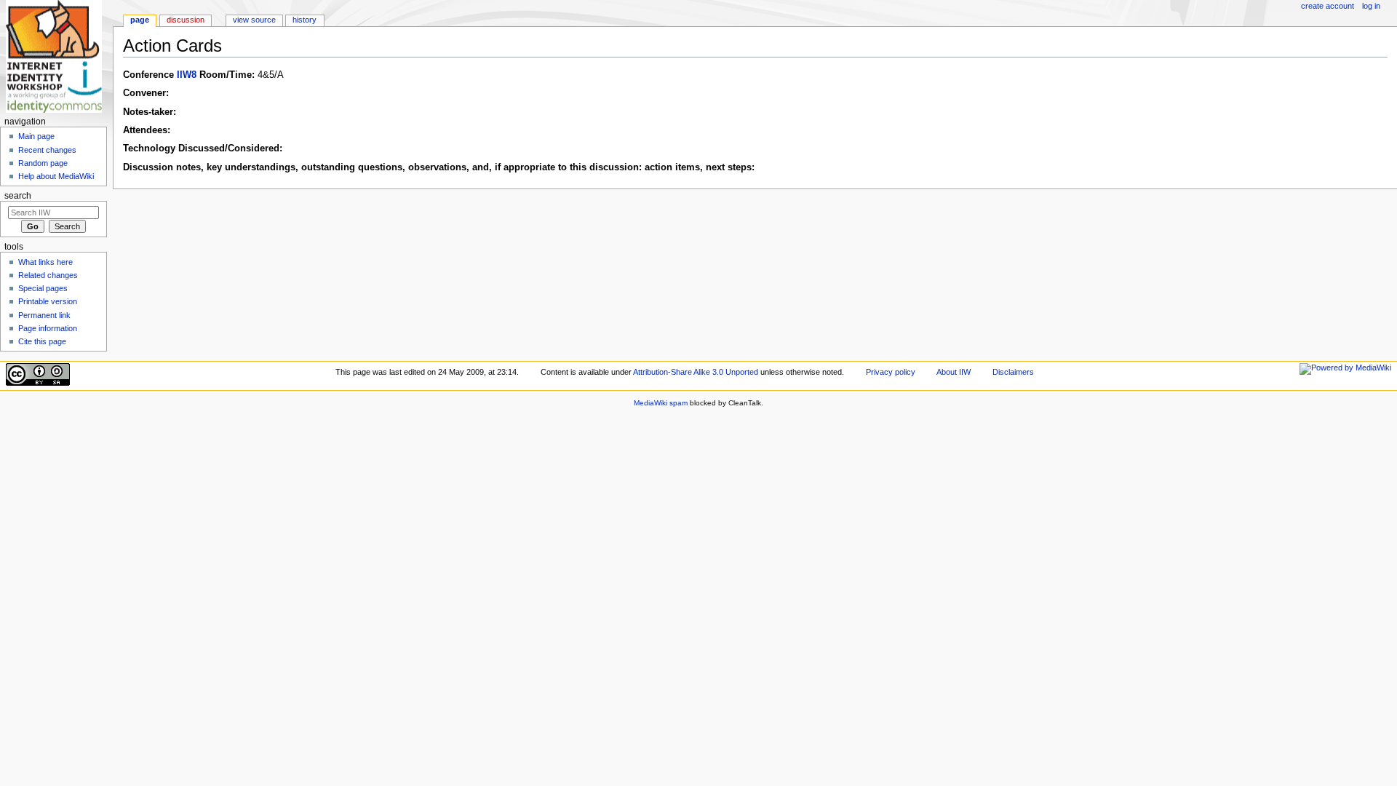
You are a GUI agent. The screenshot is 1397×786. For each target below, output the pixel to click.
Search (17, 195)
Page (139, 19)
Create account (1327, 5)
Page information (47, 328)
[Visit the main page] (56, 56)
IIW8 (186, 75)
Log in (1371, 5)
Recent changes (47, 150)
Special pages (43, 288)
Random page (43, 163)
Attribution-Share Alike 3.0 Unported (695, 372)
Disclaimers (1013, 372)
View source (254, 19)
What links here (45, 262)
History (304, 19)
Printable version (47, 301)
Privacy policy (890, 372)
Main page (36, 136)
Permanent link (44, 315)
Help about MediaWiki (56, 176)
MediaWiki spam (661, 403)
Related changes (48, 275)
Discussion (185, 19)
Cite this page (42, 341)
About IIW (953, 372)
